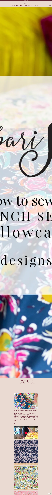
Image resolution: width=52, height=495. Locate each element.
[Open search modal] (2, 5)
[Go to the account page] (48, 5)
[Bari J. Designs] (26, 3)
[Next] (43, 0)
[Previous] (9, 0)
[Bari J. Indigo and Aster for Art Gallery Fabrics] (26, 452)
